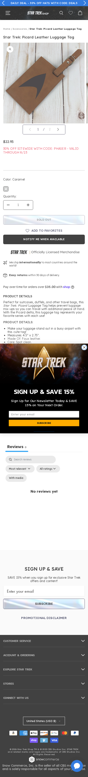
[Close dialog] (84, 347)
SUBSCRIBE (44, 423)
